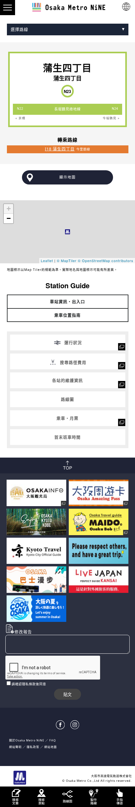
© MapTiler (67, 260)
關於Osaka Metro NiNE (26, 740)
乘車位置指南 (67, 315)
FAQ (52, 740)
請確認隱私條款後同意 (29, 684)
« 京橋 (20, 118)
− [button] (9, 218)
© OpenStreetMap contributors (105, 260)
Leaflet (47, 260)
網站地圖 (50, 747)
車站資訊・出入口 (67, 301)
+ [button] (9, 209)
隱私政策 (33, 747)
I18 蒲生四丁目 (60, 149)
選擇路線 (19, 29)
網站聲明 (15, 747)
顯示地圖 (67, 177)
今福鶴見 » (111, 118)
